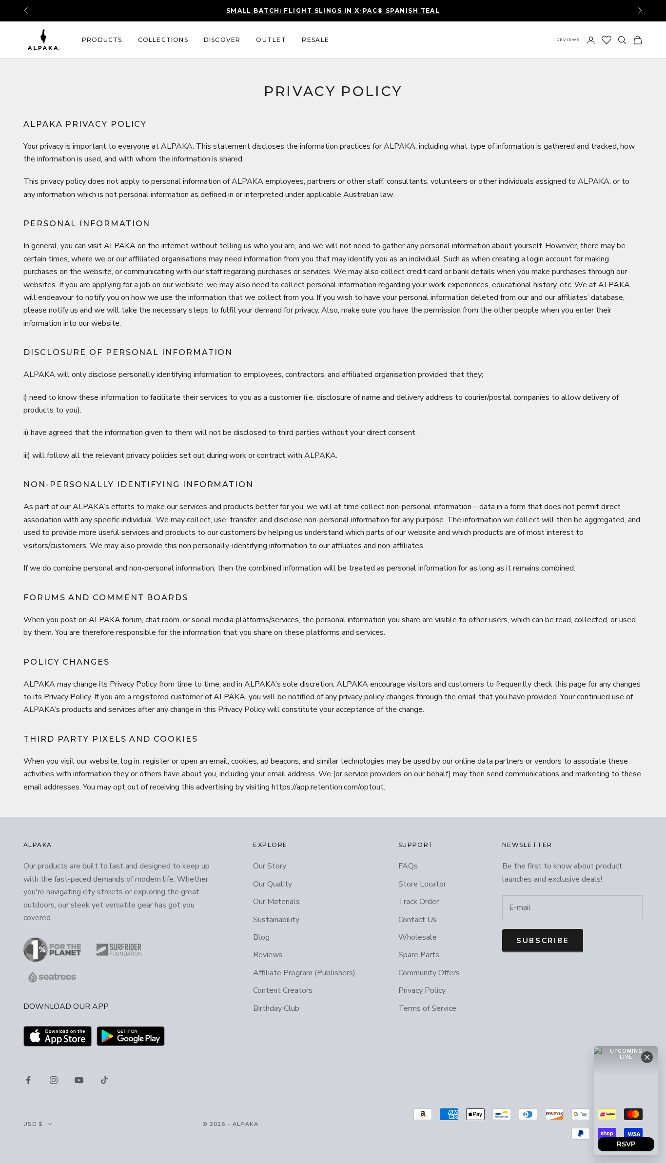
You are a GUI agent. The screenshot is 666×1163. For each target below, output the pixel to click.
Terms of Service (427, 1008)
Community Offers (429, 972)
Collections (163, 39)
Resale (316, 39)
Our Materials (276, 901)
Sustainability (276, 919)
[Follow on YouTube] (79, 1080)
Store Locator (422, 884)
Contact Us (417, 919)
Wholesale (417, 937)
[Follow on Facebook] (28, 1080)
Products (102, 39)
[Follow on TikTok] (104, 1080)
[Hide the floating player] (647, 1057)
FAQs (408, 866)
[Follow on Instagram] (54, 1080)
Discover (222, 39)
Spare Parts (418, 954)
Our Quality (272, 884)
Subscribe (542, 941)
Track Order (418, 901)
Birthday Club (276, 1008)
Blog (261, 937)
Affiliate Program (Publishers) (304, 972)
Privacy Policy (422, 990)
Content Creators (283, 990)
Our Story (269, 866)
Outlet (271, 39)
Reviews (568, 39)
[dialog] (626, 1100)
